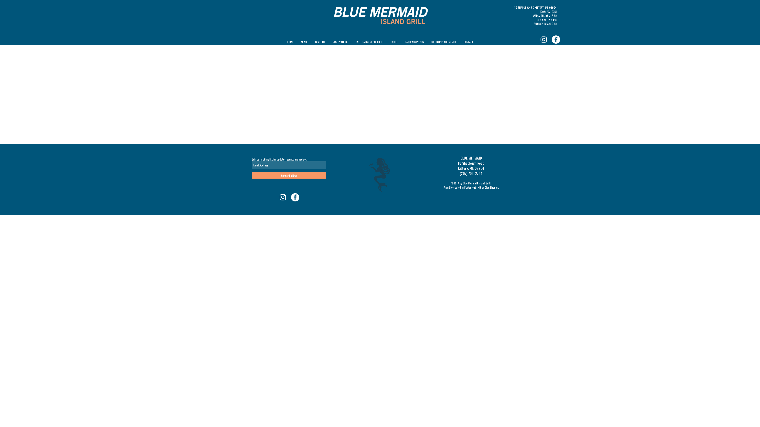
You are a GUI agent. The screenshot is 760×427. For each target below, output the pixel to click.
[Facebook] (556, 39)
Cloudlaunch (491, 187)
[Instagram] (544, 39)
